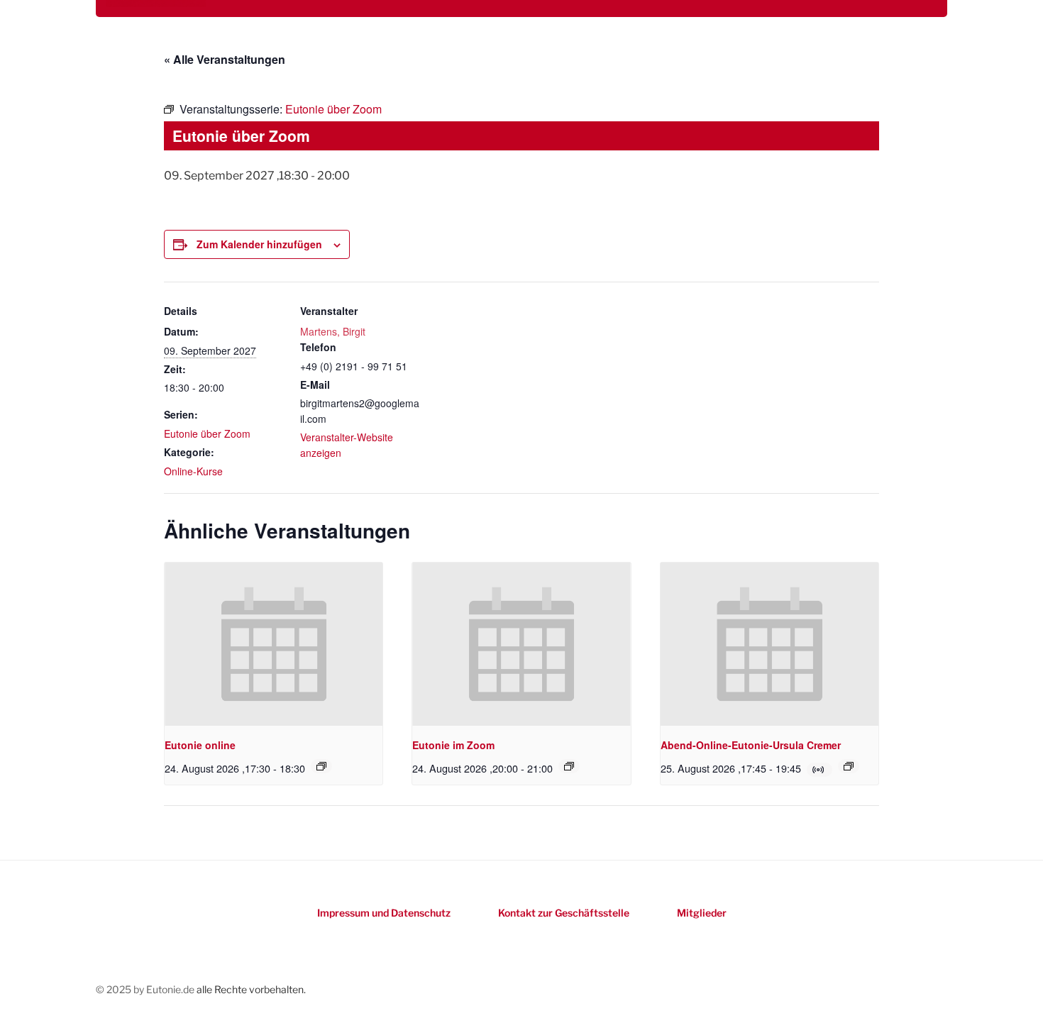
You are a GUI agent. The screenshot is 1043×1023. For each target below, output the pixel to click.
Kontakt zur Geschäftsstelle (563, 913)
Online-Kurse (193, 471)
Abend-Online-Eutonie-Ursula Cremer (751, 745)
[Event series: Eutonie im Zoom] (569, 766)
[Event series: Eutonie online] (321, 766)
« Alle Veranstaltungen (224, 59)
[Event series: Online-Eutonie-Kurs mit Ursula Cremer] (849, 766)
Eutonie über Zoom (207, 433)
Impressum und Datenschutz (384, 913)
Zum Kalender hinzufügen (259, 244)
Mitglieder (702, 913)
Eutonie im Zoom (453, 745)
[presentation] (273, 644)
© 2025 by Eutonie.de (146, 989)
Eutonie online (200, 745)
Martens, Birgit (332, 331)
